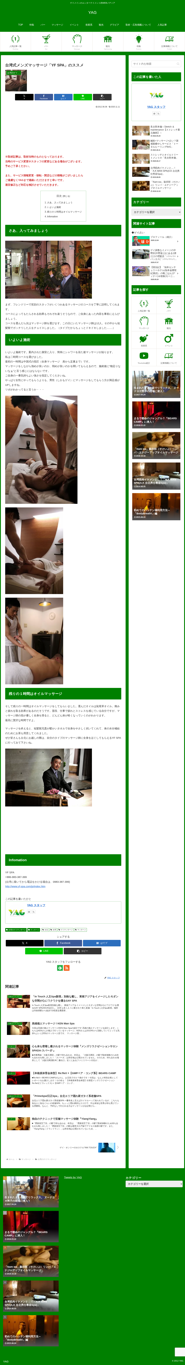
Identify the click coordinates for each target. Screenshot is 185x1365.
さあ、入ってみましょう (60, 202)
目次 (59, 196)
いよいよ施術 (54, 207)
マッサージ (34, 930)
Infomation (52, 216)
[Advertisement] (63, 130)
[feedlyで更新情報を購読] (29, 912)
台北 (46, 930)
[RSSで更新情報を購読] (33, 912)
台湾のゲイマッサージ (17, 930)
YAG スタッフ (36, 905)
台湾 (54, 930)
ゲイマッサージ (67, 930)
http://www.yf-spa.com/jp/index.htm (25, 886)
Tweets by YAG (73, 1177)
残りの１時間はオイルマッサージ (64, 211)
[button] (102, 97)
